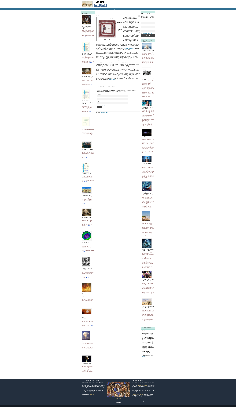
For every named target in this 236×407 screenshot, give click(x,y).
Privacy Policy (118, 398)
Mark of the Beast (104, 112)
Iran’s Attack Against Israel (147, 221)
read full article (112, 79)
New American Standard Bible (138, 394)
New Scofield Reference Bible (139, 389)
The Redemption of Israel (87, 217)
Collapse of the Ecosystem (87, 149)
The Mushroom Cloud (86, 341)
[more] (84, 36)
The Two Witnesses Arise (87, 76)
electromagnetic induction (129, 48)
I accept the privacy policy (148, 33)
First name (99, 94)
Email (98, 101)
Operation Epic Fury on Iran (148, 50)
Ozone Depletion (85, 242)
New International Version (142, 385)
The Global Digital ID (146, 163)
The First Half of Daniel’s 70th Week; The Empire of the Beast (87, 102)
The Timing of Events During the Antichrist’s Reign (86, 27)
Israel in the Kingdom (86, 195)
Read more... (144, 356)
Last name (99, 97)
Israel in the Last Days (86, 173)
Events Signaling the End (87, 128)
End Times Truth (97, 4)
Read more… (92, 394)
